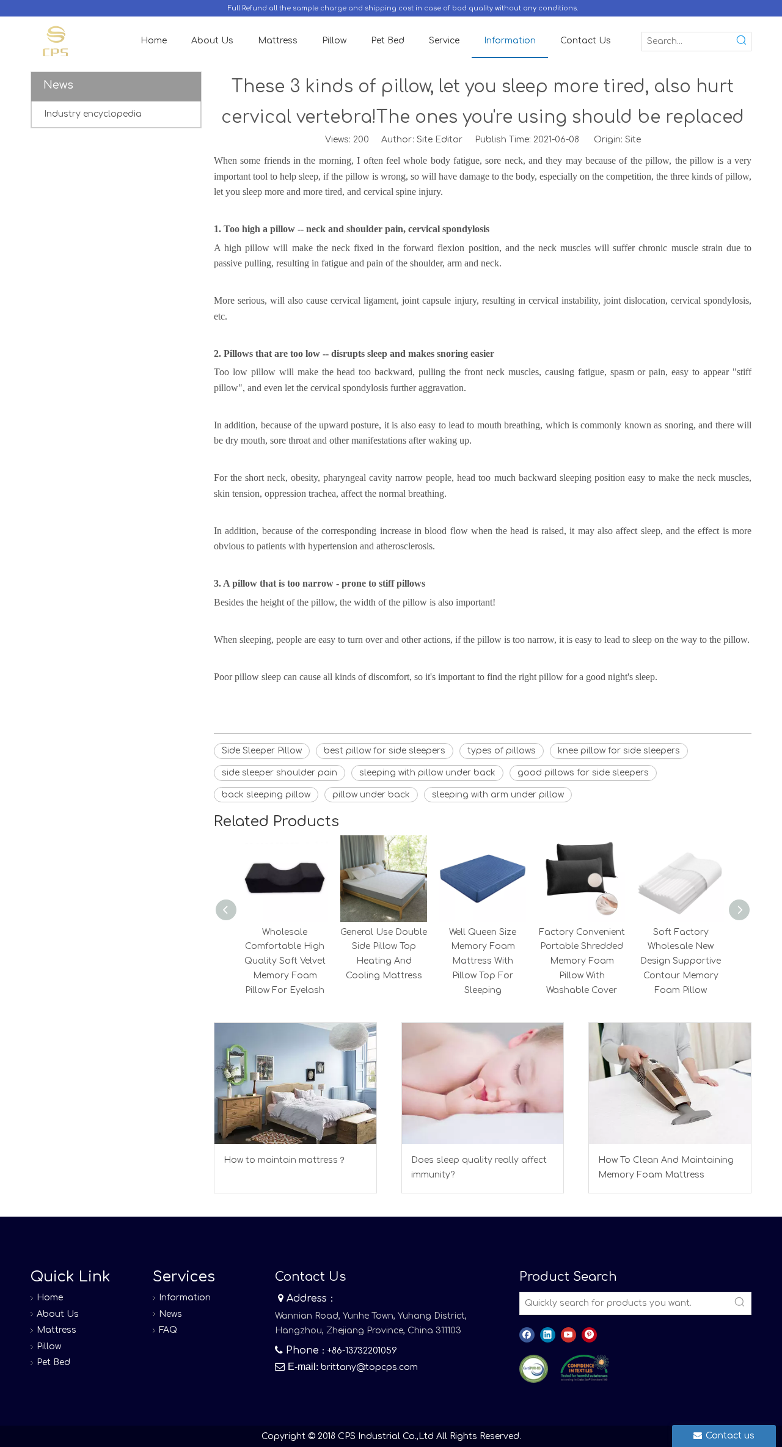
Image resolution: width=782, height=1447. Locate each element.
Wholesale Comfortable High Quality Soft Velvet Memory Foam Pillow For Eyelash (285, 961)
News (170, 1314)
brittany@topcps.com (369, 1367)
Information (185, 1297)
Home (50, 1297)
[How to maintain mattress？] (295, 1083)
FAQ (168, 1330)
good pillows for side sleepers (583, 772)
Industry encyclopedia (93, 114)
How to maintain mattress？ (285, 1160)
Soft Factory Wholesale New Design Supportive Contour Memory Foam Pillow (680, 961)
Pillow (49, 1346)
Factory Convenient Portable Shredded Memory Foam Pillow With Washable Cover (582, 961)
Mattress (56, 1330)
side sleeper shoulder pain (279, 772)
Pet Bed (53, 1362)
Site (633, 139)
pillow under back (371, 794)
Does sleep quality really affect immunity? (479, 1167)
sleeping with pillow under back (427, 772)
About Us (58, 1314)
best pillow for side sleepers (384, 750)
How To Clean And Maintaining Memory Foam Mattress (666, 1167)
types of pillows (501, 750)
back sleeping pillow (266, 794)
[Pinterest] (589, 1335)
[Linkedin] (547, 1335)
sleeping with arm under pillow (498, 794)
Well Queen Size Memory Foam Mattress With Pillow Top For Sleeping (482, 961)
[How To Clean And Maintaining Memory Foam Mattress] (670, 1083)
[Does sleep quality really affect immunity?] (483, 1083)
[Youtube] (568, 1335)
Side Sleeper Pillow (262, 750)
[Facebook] (527, 1335)
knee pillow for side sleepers (619, 750)
